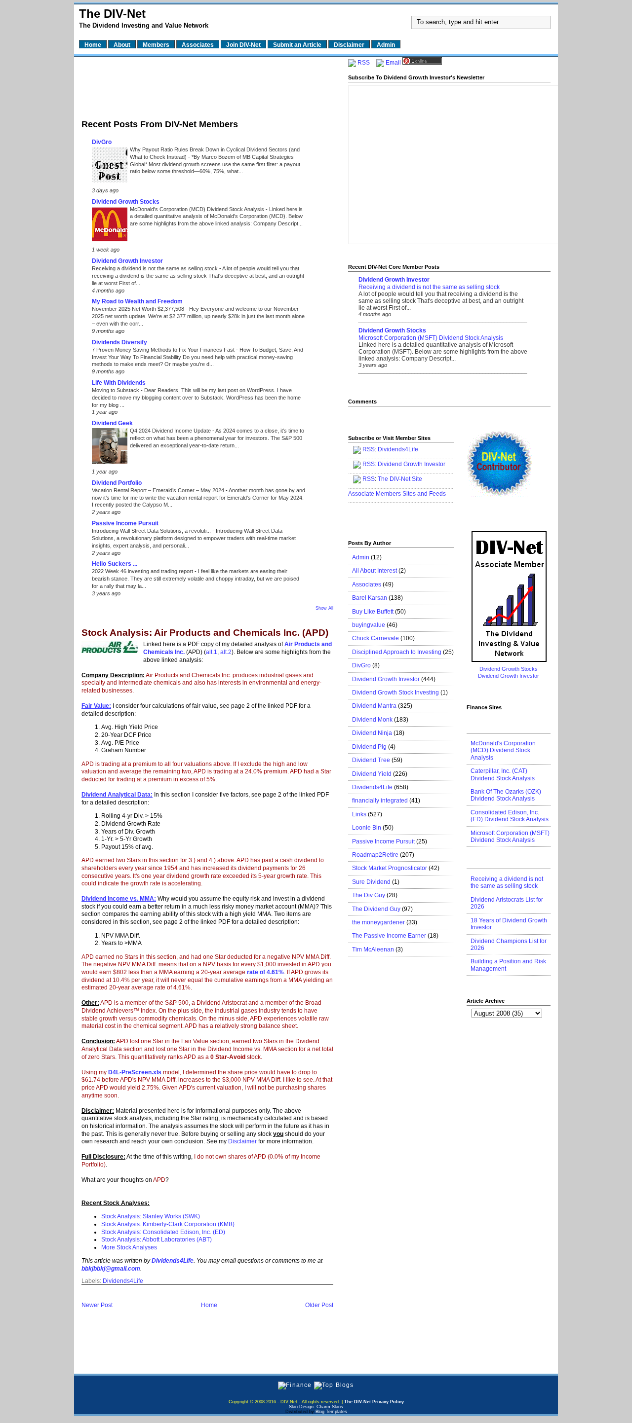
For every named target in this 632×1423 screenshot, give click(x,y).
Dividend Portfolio (117, 482)
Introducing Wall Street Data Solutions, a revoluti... (152, 531)
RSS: (369, 464)
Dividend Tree (371, 760)
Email (393, 62)
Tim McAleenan (373, 949)
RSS (363, 62)
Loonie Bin (366, 827)
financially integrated (380, 800)
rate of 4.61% (265, 972)
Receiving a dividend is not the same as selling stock (155, 268)
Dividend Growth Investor (127, 260)
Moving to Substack (116, 390)
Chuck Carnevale (375, 638)
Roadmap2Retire (375, 854)
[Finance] (295, 1385)
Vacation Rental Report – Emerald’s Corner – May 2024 (159, 490)
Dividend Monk (372, 719)
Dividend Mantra (374, 705)
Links (359, 814)
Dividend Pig (369, 746)
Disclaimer (242, 1141)
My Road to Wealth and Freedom (137, 301)
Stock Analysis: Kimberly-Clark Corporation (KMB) (168, 1224)
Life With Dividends (119, 382)
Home (209, 1305)
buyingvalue (368, 624)
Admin (360, 557)
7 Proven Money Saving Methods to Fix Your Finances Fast (164, 350)
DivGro (102, 142)
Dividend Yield (372, 773)
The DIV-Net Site (400, 478)
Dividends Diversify (119, 342)
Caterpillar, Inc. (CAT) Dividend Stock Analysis (503, 774)
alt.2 (226, 652)
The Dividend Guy (376, 909)
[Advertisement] (207, 85)
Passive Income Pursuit (125, 523)
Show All (324, 608)
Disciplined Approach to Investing (396, 652)
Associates (366, 584)
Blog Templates (331, 1411)
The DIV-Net (112, 13)
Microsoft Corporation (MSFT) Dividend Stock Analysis (430, 337)
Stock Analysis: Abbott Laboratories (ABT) (156, 1239)
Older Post (319, 1305)
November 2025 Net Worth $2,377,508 (139, 309)
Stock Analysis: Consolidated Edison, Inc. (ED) (163, 1232)
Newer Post (97, 1305)
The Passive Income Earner (389, 935)
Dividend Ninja (372, 733)
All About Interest (374, 570)
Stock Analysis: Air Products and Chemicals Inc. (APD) (204, 633)
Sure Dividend (371, 881)
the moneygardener (378, 922)
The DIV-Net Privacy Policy (374, 1401)
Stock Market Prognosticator (389, 868)
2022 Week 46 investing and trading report (143, 571)
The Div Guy (368, 895)
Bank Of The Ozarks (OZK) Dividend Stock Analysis (506, 795)
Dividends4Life (123, 1280)
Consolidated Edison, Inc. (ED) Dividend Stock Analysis (510, 816)
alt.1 (211, 652)
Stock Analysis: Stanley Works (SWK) (150, 1216)
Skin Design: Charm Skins (316, 1406)
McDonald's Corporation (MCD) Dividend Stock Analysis (198, 209)
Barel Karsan (369, 597)
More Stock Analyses (129, 1247)
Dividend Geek (112, 423)
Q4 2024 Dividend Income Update (171, 431)
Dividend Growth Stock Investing (395, 692)
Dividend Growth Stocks (125, 201)
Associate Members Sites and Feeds (397, 493)
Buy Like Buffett (373, 611)
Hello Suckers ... (114, 563)
